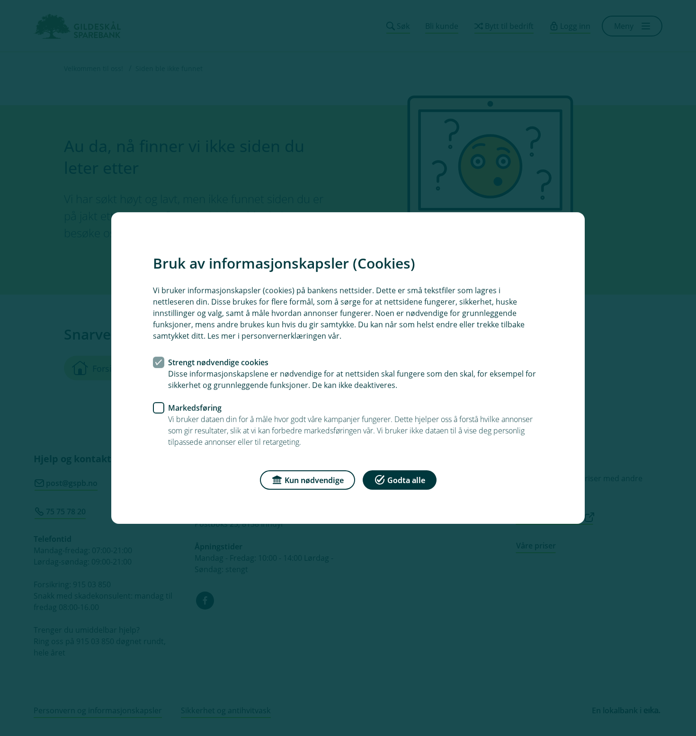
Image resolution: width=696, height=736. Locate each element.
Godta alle (406, 480)
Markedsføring (195, 408)
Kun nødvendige (314, 480)
